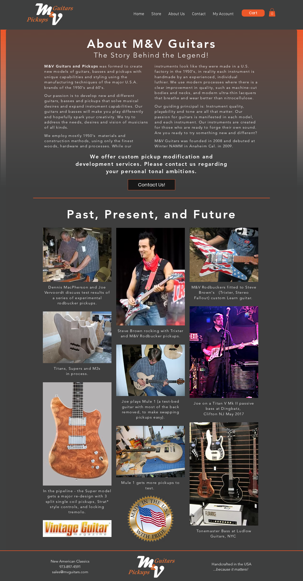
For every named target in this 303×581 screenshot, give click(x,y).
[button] (253, 13)
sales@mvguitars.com (70, 572)
